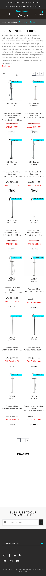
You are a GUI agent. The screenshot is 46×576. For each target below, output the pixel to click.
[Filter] (4, 73)
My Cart (41, 14)
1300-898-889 (23, 11)
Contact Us (16, 82)
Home (4, 22)
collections (12, 22)
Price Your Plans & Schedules (23, 2)
